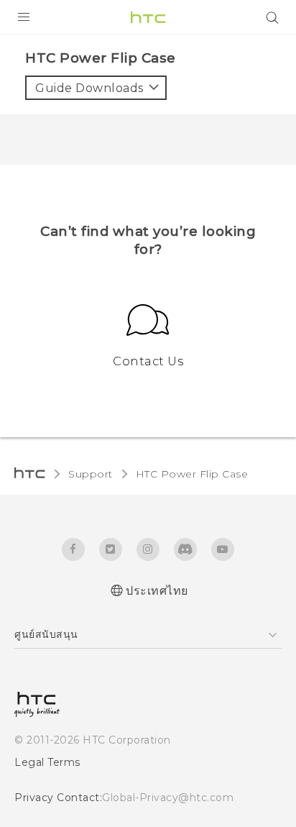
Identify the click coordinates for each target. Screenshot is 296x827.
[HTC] (148, 17)
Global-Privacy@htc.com (167, 797)
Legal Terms (47, 762)
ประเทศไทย (157, 591)
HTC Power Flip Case (192, 473)
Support (90, 473)
